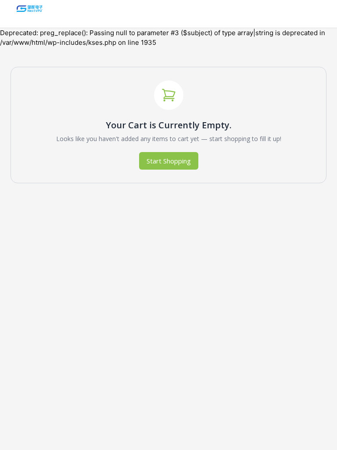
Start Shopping (169, 160)
